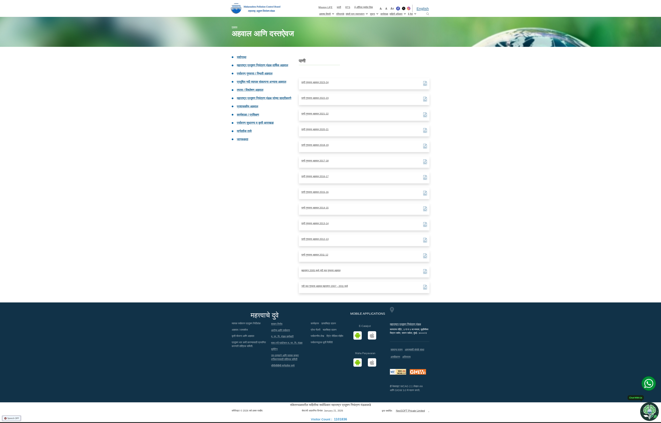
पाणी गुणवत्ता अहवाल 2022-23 (315, 98)
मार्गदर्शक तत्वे (244, 131)
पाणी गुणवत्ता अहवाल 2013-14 (315, 223)
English (423, 9)
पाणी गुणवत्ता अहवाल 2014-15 (315, 207)
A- (381, 8)
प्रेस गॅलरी (315, 329)
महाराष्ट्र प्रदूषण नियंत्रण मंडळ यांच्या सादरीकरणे (264, 98)
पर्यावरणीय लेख (317, 335)
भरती (339, 7)
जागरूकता (242, 139)
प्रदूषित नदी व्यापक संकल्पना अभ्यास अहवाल (261, 82)
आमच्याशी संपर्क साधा (414, 349)
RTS (347, 7)
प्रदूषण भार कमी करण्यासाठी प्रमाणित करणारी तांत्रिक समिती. (249, 344)
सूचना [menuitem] (372, 13)
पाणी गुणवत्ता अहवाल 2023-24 (315, 82)
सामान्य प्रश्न (397, 349)
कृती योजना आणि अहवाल (243, 335)
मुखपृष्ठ (234, 27)
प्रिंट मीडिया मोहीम (335, 335)
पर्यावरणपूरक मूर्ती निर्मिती (322, 342)
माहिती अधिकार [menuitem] (395, 13)
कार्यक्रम (315, 323)
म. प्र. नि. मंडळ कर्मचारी (282, 336)
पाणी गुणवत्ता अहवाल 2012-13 (315, 239)
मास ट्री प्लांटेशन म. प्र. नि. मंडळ (286, 342)
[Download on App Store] (373, 335)
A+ (392, 8)
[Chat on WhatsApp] (650, 383)
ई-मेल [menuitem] (410, 13)
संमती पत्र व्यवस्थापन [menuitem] (354, 13)
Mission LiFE (325, 7)
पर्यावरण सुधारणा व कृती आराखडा (255, 123)
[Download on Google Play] (358, 335)
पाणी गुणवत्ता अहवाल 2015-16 (315, 192)
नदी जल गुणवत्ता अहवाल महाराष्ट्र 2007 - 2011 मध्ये (324, 286)
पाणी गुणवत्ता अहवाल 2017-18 (315, 160)
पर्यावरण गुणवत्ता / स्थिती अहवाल (254, 73)
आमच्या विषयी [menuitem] (324, 13)
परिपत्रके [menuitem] (340, 14)
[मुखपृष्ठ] (255, 8)
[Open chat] (649, 411)
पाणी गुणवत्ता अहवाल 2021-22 (315, 113)
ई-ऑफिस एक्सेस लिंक (363, 7)
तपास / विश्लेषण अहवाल (250, 90)
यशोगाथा (241, 57)
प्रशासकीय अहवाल (247, 106)
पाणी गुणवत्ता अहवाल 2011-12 (314, 254)
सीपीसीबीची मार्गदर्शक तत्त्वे (283, 365)
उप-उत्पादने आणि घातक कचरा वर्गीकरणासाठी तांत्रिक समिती (285, 357)
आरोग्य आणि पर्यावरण (280, 330)
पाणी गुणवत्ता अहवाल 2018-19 (315, 145)
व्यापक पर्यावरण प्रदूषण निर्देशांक (246, 323)
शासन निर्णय (276, 323)
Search (427, 14)
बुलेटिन (274, 349)
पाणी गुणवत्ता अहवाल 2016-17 (315, 176)
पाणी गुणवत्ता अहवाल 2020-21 (315, 129)
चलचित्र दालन (330, 329)
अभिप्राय (406, 356)
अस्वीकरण (395, 356)
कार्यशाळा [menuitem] (384, 14)
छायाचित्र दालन (328, 323)
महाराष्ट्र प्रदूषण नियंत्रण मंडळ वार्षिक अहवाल (262, 65)
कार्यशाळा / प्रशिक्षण (248, 114)
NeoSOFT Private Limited (410, 410)
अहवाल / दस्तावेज (240, 329)
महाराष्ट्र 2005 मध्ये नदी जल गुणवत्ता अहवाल (320, 270)
